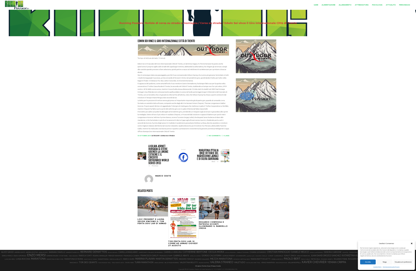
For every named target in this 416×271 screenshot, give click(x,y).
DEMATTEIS (345, 252)
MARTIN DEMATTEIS (167, 258)
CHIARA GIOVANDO (257, 252)
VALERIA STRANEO (221, 262)
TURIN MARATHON (144, 262)
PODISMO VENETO (327, 259)
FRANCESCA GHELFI (149, 255)
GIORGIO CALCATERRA (212, 255)
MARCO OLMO (128, 259)
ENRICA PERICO (7, 256)
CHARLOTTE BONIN (242, 252)
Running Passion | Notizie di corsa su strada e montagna (158, 23)
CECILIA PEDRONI (230, 252)
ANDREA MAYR (19, 252)
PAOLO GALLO (305, 259)
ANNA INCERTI (43, 252)
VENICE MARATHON (268, 262)
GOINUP (270, 255)
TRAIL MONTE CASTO (118, 262)
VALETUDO (239, 262)
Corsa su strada (210, 23)
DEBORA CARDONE (333, 252)
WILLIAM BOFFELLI (294, 262)
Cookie (218, 266)
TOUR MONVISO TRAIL (104, 262)
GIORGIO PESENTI (228, 256)
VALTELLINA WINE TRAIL (253, 262)
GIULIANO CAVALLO (261, 255)
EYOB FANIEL (63, 256)
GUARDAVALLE (278, 255)
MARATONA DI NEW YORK (55, 259)
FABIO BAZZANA (73, 255)
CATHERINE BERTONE (195, 251)
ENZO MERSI (36, 255)
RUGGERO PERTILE (356, 259)
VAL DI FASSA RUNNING (171, 262)
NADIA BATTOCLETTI (260, 259)
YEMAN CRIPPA (336, 262)
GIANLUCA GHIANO (195, 255)
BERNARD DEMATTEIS (93, 251)
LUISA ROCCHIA (23, 259)
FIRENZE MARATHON (115, 256)
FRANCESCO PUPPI (165, 256)
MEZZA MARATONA (221, 258)
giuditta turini (251, 255)
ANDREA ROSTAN (32, 252)
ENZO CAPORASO (20, 256)
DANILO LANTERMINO (316, 252)
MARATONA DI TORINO (90, 259)
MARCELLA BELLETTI (116, 259)
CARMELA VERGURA (173, 252)
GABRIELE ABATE (181, 255)
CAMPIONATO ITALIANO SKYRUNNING (151, 252)
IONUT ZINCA (290, 256)
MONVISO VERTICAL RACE (241, 259)
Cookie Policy (377, 267)
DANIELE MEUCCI (300, 252)
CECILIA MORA (216, 252)
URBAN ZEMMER (158, 262)
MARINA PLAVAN (145, 258)
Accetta (368, 262)
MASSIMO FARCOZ (186, 259)
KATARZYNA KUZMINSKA (355, 255)
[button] (412, 243)
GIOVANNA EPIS (241, 256)
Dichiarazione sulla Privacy (391, 267)
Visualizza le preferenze (403, 262)
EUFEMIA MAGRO (52, 256)
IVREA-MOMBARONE (303, 255)
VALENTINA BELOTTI (189, 262)
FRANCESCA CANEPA (132, 256)
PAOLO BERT (292, 258)
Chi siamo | (198, 266)
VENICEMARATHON (281, 262)
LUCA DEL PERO (10, 259)
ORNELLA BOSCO (277, 259)
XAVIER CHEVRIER (314, 262)
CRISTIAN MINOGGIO (278, 251)
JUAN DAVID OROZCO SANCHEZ (326, 255)
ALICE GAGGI (7, 252)
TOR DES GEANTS (88, 262)
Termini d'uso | (206, 266)
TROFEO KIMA (129, 262)
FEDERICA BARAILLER (100, 256)
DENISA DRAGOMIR (355, 252)
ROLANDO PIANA (340, 259)
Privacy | (213, 266)
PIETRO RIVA (315, 259)
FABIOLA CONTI (85, 256)
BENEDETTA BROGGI (73, 252)
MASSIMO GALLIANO (202, 259)
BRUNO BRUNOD (113, 252)
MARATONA (38, 258)
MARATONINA (103, 259)
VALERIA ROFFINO (204, 262)
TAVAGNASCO (74, 262)
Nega (385, 262)
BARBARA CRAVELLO (57, 252)
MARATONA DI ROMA (73, 259)
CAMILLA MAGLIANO (128, 252)
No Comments (215, 135)
